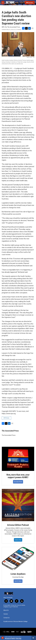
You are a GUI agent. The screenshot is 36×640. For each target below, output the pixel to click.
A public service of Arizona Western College (15, 621)
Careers (5, 614)
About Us (6, 610)
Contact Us (6, 617)
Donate (30, 2)
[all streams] (33, 638)
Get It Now (18, 581)
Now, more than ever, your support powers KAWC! (17, 476)
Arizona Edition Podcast (18, 525)
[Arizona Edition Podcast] (18, 505)
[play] (3, 638)
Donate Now (18, 482)
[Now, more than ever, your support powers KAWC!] (18, 459)
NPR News (6, 418)
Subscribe (18, 540)
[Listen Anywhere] (18, 558)
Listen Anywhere (18, 574)
